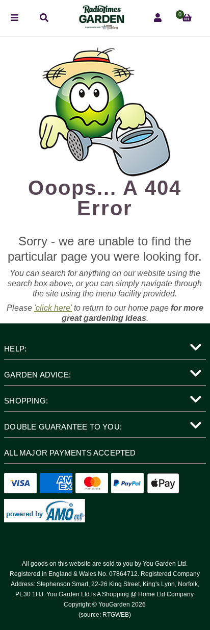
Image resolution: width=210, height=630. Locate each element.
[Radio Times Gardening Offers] (101, 27)
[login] (158, 18)
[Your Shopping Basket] (187, 18)
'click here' (53, 308)
